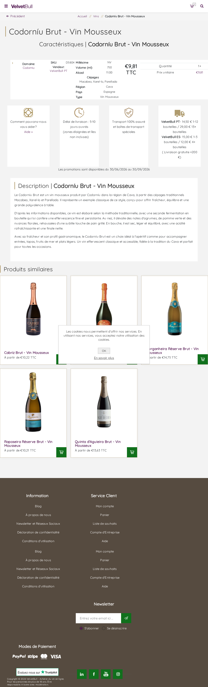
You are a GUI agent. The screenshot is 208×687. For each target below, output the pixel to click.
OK (104, 351)
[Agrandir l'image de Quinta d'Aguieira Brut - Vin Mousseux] (104, 402)
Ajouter (203, 359)
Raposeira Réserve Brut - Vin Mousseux (28, 443)
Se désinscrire (117, 628)
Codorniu (29, 68)
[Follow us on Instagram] (118, 674)
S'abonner (91, 628)
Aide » (28, 132)
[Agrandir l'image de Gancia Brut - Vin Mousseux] (104, 309)
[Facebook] (94, 674)
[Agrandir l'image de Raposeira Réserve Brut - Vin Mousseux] (33, 402)
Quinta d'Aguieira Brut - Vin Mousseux (98, 443)
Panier (194, 4)
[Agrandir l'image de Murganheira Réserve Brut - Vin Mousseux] (175, 309)
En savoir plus (104, 358)
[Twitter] (82, 674)
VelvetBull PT (58, 71)
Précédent (17, 16)
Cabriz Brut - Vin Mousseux (26, 352)
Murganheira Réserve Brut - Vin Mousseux (172, 351)
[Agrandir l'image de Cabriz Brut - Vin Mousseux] (33, 309)
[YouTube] (105, 674)
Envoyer (126, 618)
